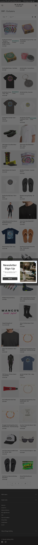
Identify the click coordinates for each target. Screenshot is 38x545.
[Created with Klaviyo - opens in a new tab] (19, 283)
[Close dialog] (35, 262)
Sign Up (10, 278)
